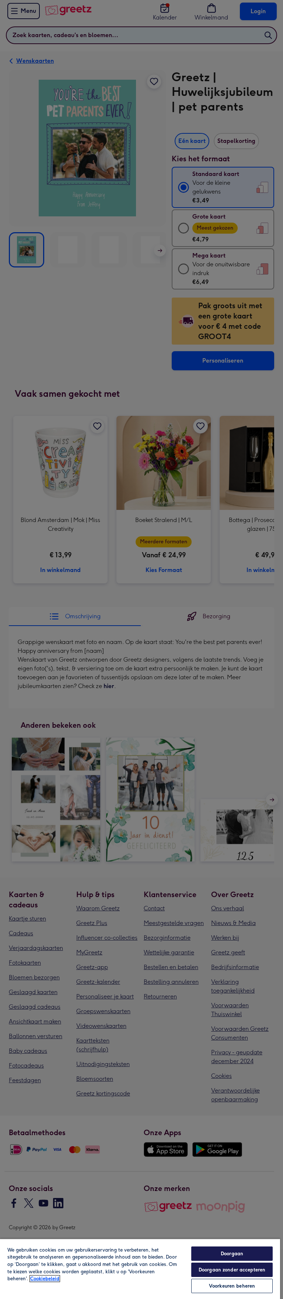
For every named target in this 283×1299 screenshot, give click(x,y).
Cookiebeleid (44, 1278)
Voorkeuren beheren (232, 1286)
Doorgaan (232, 1253)
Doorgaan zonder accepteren (232, 1270)
